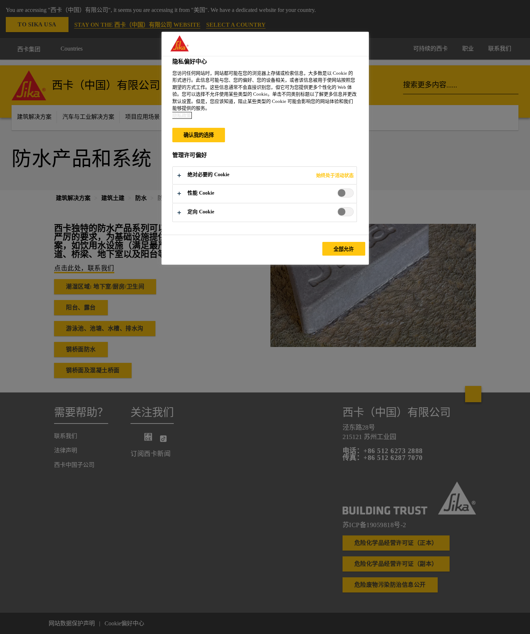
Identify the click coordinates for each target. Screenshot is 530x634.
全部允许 (344, 249)
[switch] (345, 192)
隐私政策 (181, 115)
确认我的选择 (199, 135)
